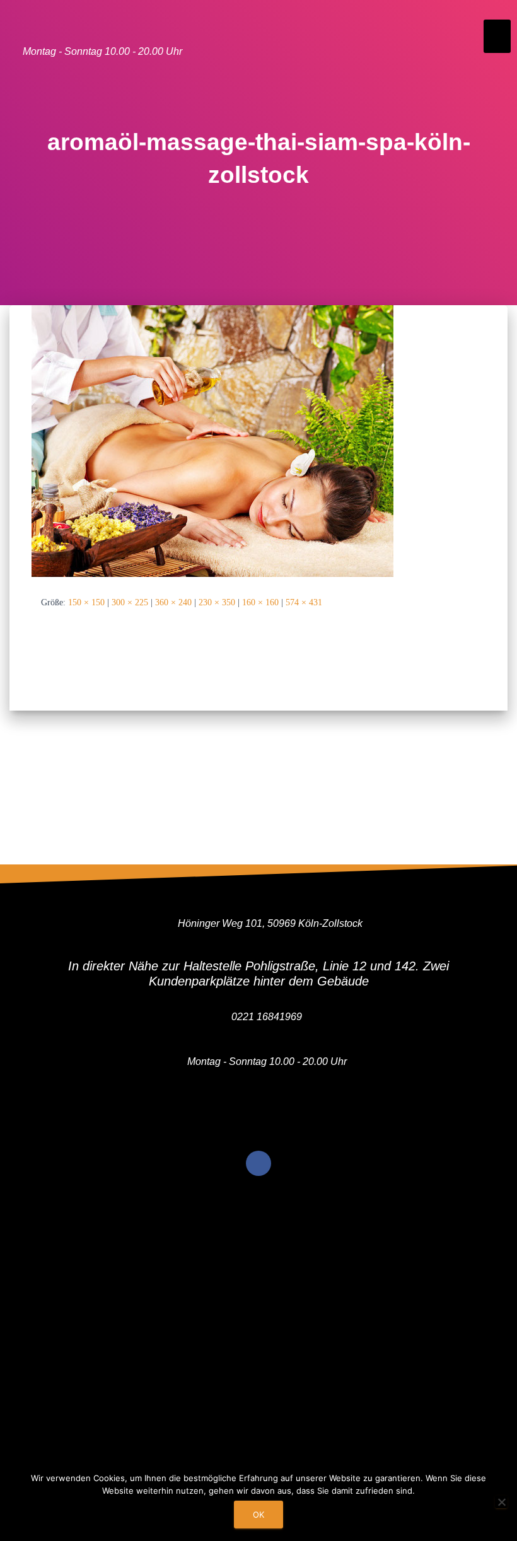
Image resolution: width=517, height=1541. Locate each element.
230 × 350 (217, 602)
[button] (497, 36)
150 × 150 (86, 602)
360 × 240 (173, 602)
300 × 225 (130, 602)
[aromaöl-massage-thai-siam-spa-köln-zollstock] (212, 440)
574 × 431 (304, 602)
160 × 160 (260, 602)
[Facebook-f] (258, 1163)
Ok (258, 1514)
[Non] (501, 1502)
